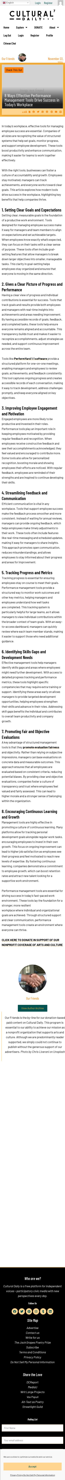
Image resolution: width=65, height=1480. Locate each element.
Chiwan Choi (9, 43)
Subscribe (32, 1347)
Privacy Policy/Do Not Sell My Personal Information (32, 1475)
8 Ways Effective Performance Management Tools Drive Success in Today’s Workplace (32, 100)
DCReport (32, 1382)
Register (48, 3)
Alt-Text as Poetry (32, 1402)
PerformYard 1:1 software (30, 358)
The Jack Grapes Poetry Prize (32, 1342)
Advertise (32, 1327)
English (10, 2)
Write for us (32, 1337)
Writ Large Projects (32, 1392)
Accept (32, 1466)
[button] (33, 111)
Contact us (32, 1332)
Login (38, 3)
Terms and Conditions (32, 1352)
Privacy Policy (32, 1357)
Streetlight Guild (32, 1406)
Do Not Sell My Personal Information (32, 1362)
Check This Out (14, 70)
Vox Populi (32, 1396)
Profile (49, 35)
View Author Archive (32, 1008)
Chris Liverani (40, 1051)
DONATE (38, 27)
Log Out (7, 35)
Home (6, 27)
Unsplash (59, 1051)
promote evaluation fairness (41, 747)
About (52, 27)
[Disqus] (32, 1116)
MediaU (32, 1387)
